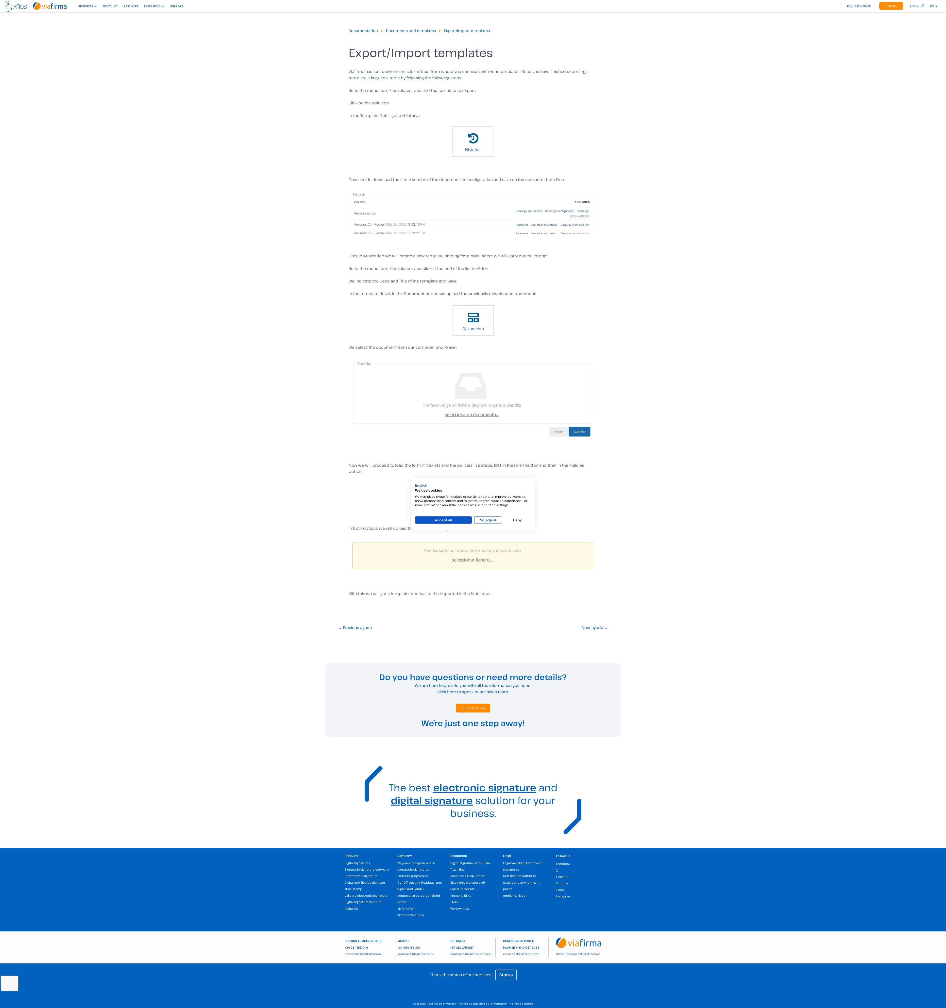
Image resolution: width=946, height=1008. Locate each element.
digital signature (432, 800)
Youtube (562, 883)
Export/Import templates (467, 30)
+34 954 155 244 (356, 947)
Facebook (563, 864)
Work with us (459, 908)
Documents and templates (411, 30)
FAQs (454, 902)
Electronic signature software (367, 869)
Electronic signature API (468, 882)
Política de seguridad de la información (483, 1003)
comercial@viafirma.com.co (470, 954)
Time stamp (353, 889)
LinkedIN (562, 877)
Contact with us (473, 708)
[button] (421, 485)
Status (506, 974)
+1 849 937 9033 (528, 947)
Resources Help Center (467, 876)
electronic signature (484, 787)
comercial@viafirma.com (363, 954)
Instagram (563, 896)
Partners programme (413, 876)
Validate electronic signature (366, 895)
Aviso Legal (419, 1003)
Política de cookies (521, 1003)
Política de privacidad (442, 1003)
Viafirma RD (405, 908)
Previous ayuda (355, 627)
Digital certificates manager (365, 882)
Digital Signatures (357, 863)
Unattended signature (361, 876)
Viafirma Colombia (410, 915)
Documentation (363, 30)
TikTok (560, 890)
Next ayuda (595, 627)
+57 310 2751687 (461, 947)
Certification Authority (519, 876)
